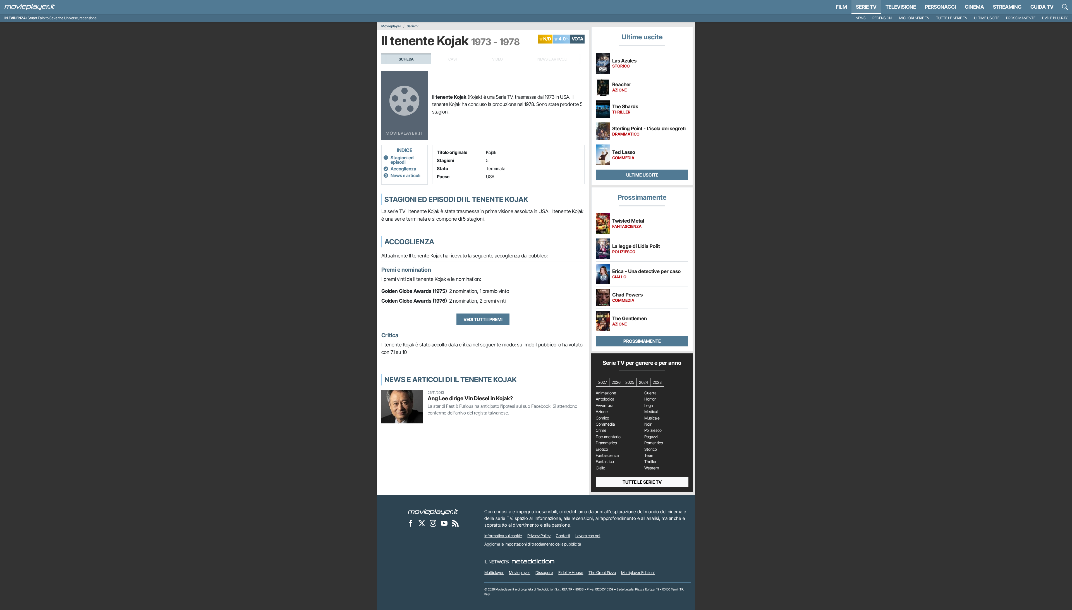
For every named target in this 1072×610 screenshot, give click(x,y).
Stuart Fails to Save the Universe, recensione (62, 18)
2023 (657, 382)
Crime (601, 430)
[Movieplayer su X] (421, 523)
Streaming (1007, 7)
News (861, 18)
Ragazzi (651, 437)
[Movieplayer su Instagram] (433, 523)
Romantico (653, 443)
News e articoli (405, 175)
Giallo (600, 468)
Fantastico (605, 462)
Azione (602, 412)
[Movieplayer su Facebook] (410, 523)
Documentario (608, 437)
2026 (616, 382)
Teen (648, 455)
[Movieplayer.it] (29, 7)
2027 (602, 382)
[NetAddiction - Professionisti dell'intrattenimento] (533, 561)
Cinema (974, 7)
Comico (602, 418)
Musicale (652, 418)
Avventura (604, 406)
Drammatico (606, 443)
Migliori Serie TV (914, 18)
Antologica (605, 399)
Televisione (901, 7)
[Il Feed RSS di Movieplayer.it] (455, 523)
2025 (629, 382)
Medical (651, 412)
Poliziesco (653, 430)
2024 (643, 382)
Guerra (650, 393)
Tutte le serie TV (951, 18)
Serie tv (412, 26)
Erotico (602, 449)
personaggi (940, 7)
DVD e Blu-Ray (1055, 18)
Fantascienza (607, 455)
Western (651, 468)
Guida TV (1042, 7)
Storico (650, 449)
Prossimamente (1020, 18)
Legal (649, 406)
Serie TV (866, 7)
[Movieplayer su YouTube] (444, 523)
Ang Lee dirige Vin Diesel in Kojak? (470, 398)
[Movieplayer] (433, 511)
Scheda (406, 59)
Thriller (650, 462)
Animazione (606, 393)
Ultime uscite (986, 18)
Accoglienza (403, 169)
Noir (648, 424)
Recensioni (882, 18)
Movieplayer (391, 26)
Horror (650, 399)
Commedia (605, 424)
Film (841, 7)
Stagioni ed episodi (402, 160)
